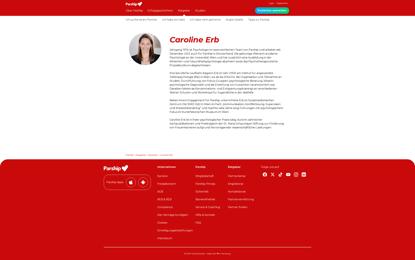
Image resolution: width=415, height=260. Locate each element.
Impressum (164, 238)
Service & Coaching (208, 207)
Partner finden (237, 207)
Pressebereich (166, 183)
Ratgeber (184, 10)
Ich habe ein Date (173, 19)
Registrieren (282, 3)
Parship (130, 155)
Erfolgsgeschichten (160, 10)
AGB (160, 191)
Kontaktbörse (237, 191)
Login (271, 3)
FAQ (198, 222)
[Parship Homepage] (134, 4)
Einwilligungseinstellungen (175, 230)
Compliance (165, 207)
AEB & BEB (164, 199)
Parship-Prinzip (205, 183)
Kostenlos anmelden (272, 10)
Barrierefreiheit (205, 199)
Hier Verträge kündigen (172, 214)
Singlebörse (235, 183)
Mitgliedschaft (205, 176)
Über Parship (134, 10)
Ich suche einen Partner (141, 19)
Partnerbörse (236, 176)
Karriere (162, 176)
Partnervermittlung (241, 199)
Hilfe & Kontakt (205, 214)
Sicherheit (202, 191)
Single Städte (234, 19)
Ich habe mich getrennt (205, 19)
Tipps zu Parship (258, 19)
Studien (200, 10)
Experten (153, 155)
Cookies (162, 222)
